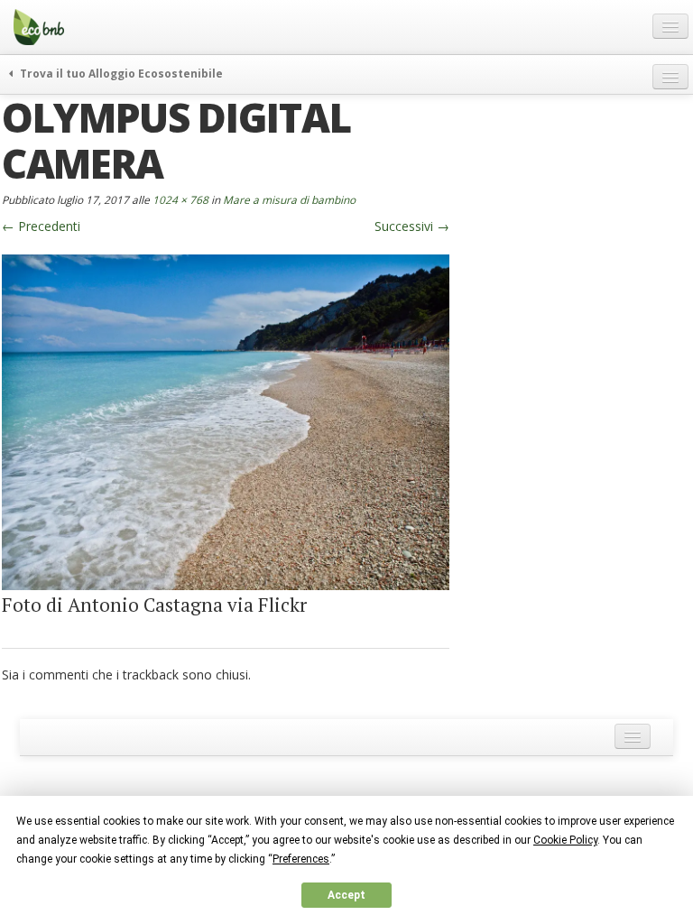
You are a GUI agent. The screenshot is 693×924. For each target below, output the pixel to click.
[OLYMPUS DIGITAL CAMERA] (225, 421)
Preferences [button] (301, 859)
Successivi (411, 226)
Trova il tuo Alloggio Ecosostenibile (120, 73)
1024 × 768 (180, 199)
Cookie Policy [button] (565, 840)
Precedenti (41, 226)
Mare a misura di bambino (289, 199)
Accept (346, 895)
